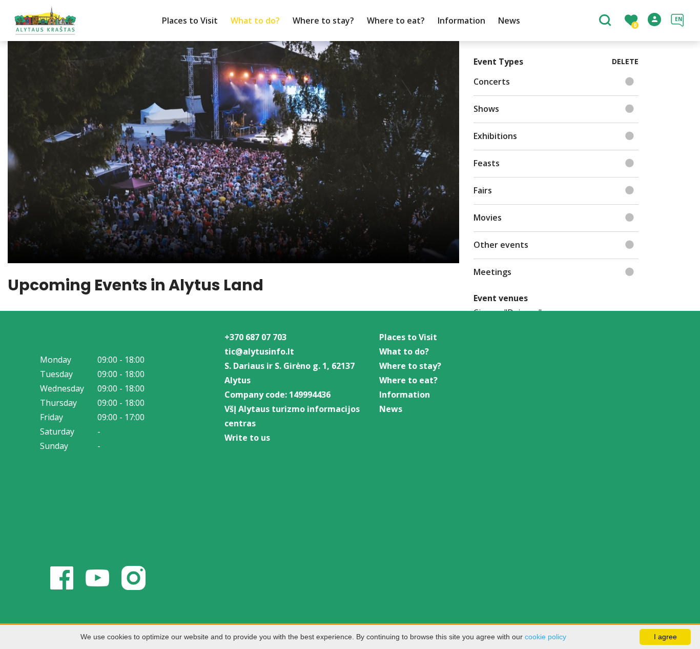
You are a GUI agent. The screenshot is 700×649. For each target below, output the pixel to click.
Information (461, 20)
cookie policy (545, 637)
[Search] (606, 21)
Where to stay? (323, 20)
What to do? (255, 20)
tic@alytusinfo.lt (259, 351)
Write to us (247, 437)
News (509, 20)
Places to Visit (190, 20)
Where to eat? (396, 20)
